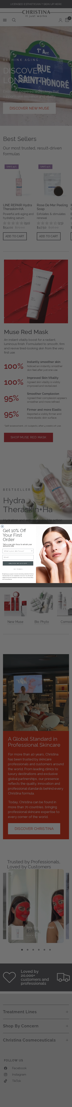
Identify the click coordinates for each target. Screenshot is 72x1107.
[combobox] (17, 551)
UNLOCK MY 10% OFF (18, 563)
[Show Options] (32, 551)
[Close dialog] (2, 526)
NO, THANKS (18, 569)
